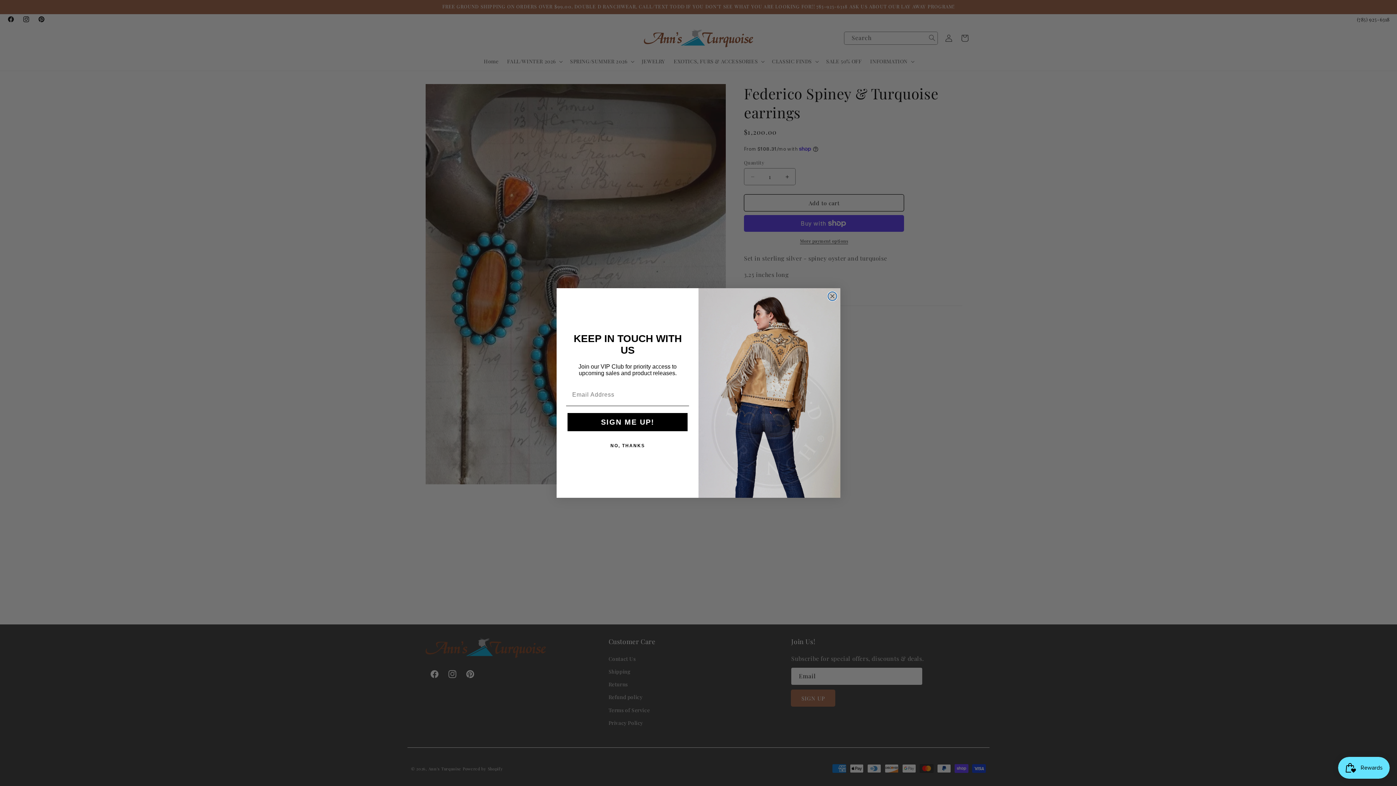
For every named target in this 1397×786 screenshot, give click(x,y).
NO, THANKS (627, 445)
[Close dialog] (832, 296)
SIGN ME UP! (627, 422)
